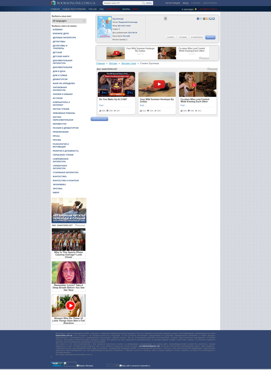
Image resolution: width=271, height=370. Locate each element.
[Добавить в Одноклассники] (207, 19)
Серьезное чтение (63, 155)
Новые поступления (74, 9)
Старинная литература (65, 172)
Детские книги (61, 56)
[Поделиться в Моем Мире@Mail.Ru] (204, 19)
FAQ (101, 9)
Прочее (57, 140)
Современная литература (60, 160)
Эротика (57, 188)
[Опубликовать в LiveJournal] (201, 19)
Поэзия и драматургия (65, 128)
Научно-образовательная (63, 118)
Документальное (62, 67)
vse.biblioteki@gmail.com (149, 346)
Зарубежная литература (60, 88)
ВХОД (185, 3)
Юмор (56, 192)
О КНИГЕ (170, 37)
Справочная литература (60, 167)
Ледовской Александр (128, 22)
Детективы (59, 41)
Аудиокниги (112, 9)
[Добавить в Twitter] (210, 19)
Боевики (58, 29)
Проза (56, 136)
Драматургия (60, 79)
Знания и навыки (63, 94)
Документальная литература (62, 61)
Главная (55, 9)
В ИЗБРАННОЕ (197, 37)
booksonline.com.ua (64, 335)
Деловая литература (64, 37)
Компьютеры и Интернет (61, 103)
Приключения (60, 132)
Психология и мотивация (61, 145)
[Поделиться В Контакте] (213, 19)
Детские (57, 52)
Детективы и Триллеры (60, 47)
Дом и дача (59, 71)
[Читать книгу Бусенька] (104, 37)
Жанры (126, 9)
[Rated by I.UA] (70, 366)
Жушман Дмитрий (116, 119)
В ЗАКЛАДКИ (188, 9)
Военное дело (61, 33)
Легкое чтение (61, 109)
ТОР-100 (92, 9)
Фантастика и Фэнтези (66, 180)
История (58, 98)
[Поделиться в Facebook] (198, 19)
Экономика (59, 184)
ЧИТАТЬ (210, 37)
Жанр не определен (64, 83)
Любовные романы (64, 113)
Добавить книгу (208, 9)
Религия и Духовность (66, 151)
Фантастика (60, 176)
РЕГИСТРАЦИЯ (173, 3)
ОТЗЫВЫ (183, 37)
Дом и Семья (60, 75)
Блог (135, 9)
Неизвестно (59, 124)
